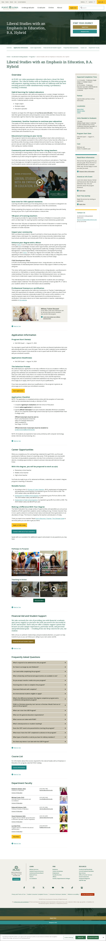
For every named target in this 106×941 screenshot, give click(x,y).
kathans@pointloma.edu (46, 790)
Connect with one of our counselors (24, 531)
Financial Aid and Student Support (52, 47)
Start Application (18, 391)
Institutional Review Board (36, 873)
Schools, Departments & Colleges (61, 878)
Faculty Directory (57, 875)
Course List (84, 47)
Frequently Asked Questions (70, 47)
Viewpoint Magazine (84, 878)
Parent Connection (84, 876)
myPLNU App (82, 880)
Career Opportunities (35, 47)
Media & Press (33, 875)
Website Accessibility (73, 894)
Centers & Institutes (58, 871)
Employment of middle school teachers (27, 496)
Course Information (19, 767)
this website (23, 300)
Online (79, 112)
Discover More (39, 600)
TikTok (72, 887)
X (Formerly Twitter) (43, 887)
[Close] (103, 937)
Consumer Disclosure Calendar (57, 894)
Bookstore (55, 869)
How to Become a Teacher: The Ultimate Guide (49, 518)
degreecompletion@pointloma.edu (87, 219)
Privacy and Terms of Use (19, 894)
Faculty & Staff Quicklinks (85, 869)
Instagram (33, 887)
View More (16, 837)
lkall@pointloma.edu (45, 827)
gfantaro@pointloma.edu (46, 817)
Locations (16, 879)
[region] (53, 937)
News (3, 2)
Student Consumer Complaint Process (37, 894)
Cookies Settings (68, 937)
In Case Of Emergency (87, 894)
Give (15, 2)
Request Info (85, 31)
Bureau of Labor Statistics (36, 489)
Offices (54, 876)
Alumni (11, 2)
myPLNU (91, 2)
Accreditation (33, 878)
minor (19, 245)
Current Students (22, 2)
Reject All (80, 937)
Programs (32, 56)
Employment (56, 873)
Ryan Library (82, 873)
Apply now (73, 8)
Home (8, 56)
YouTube (53, 887)
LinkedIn (62, 887)
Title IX (31, 876)
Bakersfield (80, 109)
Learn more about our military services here (51, 317)
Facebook (24, 887)
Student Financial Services (36, 871)
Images (82, 887)
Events (7, 2)
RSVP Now (82, 190)
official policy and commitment (21, 902)
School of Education (17, 793)
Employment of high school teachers (26, 500)
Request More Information (86, 171)
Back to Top (17, 326)
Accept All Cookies (93, 937)
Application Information (21, 47)
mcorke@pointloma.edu (46, 799)
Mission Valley (81, 111)
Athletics (83, 2)
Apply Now (85, 27)
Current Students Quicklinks (86, 871)
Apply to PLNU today (19, 525)
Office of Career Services (85, 875)
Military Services (33, 869)
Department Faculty (94, 47)
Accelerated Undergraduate (20, 56)
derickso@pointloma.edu (46, 809)
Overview (9, 47)
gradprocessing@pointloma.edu (25, 430)
